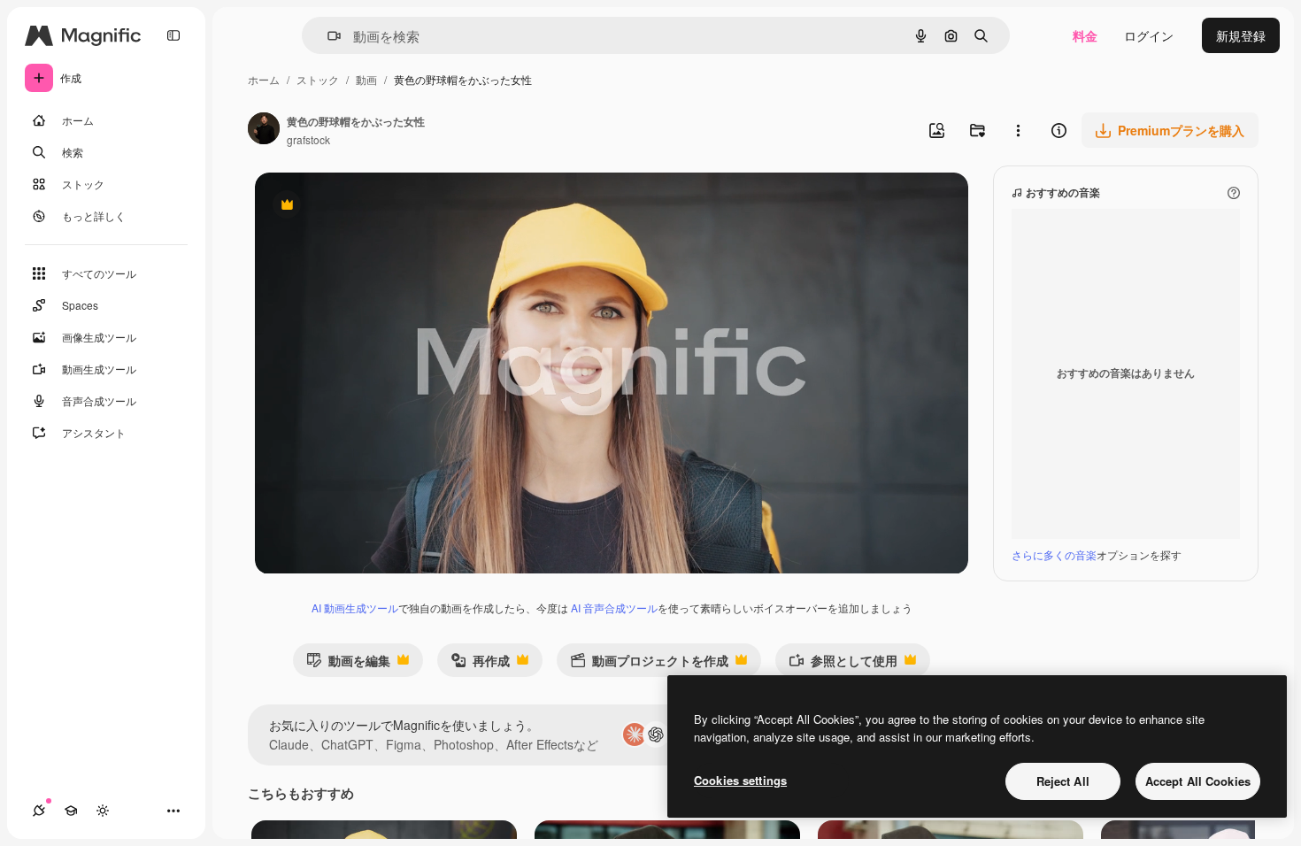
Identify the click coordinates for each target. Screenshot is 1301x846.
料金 (1085, 35)
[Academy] (71, 810)
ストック (317, 79)
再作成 (480, 664)
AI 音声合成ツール (614, 607)
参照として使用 (843, 664)
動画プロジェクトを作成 (649, 664)
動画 (366, 79)
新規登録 (1241, 35)
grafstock (308, 139)
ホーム (264, 79)
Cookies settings (740, 780)
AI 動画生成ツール (355, 607)
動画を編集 (348, 664)
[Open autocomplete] (327, 35)
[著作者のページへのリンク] (264, 130)
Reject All (1062, 781)
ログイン (1149, 35)
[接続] (39, 810)
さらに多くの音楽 (1054, 554)
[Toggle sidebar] (173, 35)
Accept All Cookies (1198, 781)
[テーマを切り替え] (103, 810)
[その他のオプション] (1017, 130)
